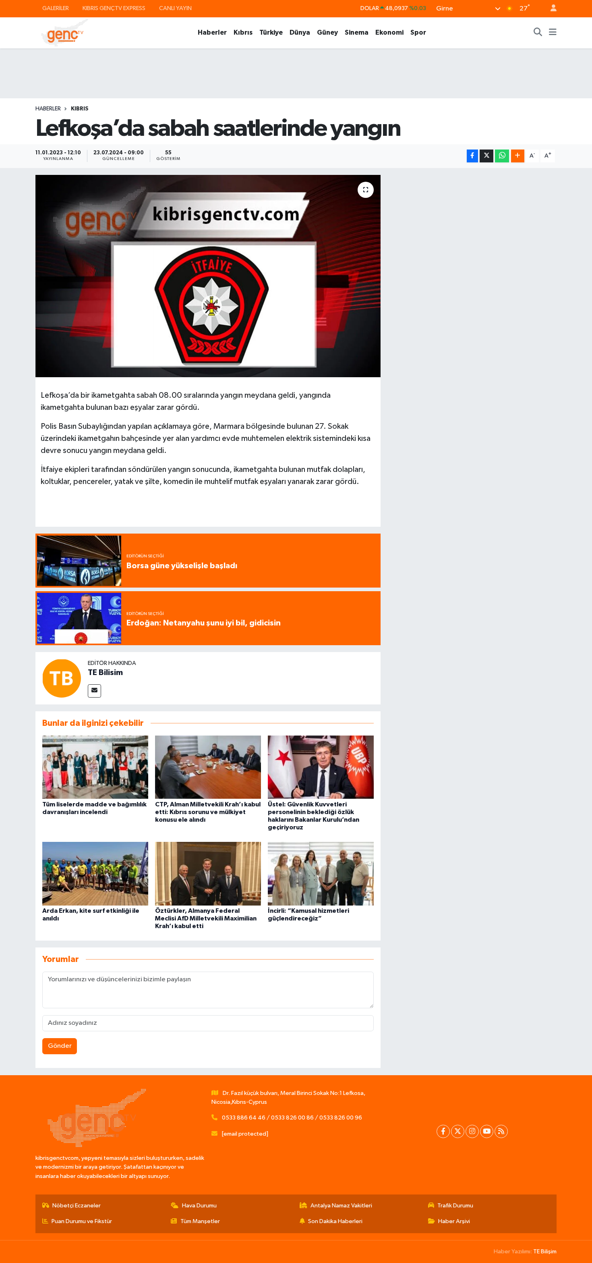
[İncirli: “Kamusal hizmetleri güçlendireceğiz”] (321, 873)
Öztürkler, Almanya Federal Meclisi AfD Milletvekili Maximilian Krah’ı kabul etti (206, 918)
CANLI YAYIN (175, 8)
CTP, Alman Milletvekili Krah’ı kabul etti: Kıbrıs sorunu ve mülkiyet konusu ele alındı (208, 812)
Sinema (356, 32)
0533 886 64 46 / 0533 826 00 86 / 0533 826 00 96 (292, 1118)
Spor (418, 32)
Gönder (60, 1046)
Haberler (212, 32)
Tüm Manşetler (200, 1221)
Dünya (300, 32)
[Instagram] (472, 1131)
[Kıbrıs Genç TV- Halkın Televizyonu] (64, 32)
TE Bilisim (105, 673)
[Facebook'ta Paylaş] (472, 156)
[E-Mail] (94, 691)
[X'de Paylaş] (486, 156)
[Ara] (538, 32)
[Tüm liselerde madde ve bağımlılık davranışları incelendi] (95, 767)
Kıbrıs (243, 32)
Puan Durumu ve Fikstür (82, 1221)
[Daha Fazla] (517, 156)
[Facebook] (443, 1131)
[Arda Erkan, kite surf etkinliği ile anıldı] (95, 873)
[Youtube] (486, 1131)
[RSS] (501, 1131)
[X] (457, 1131)
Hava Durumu (199, 1206)
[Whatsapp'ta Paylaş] (502, 156)
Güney (327, 32)
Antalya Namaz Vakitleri (341, 1206)
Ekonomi (389, 32)
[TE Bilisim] (61, 678)
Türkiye (271, 32)
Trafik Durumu (455, 1206)
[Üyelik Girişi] (550, 8)
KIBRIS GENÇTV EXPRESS (114, 8)
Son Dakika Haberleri (335, 1221)
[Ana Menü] (553, 32)
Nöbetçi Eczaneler (76, 1206)
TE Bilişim (545, 1251)
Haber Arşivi (454, 1221)
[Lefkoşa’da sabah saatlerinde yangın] (208, 276)
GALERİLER (55, 8)
